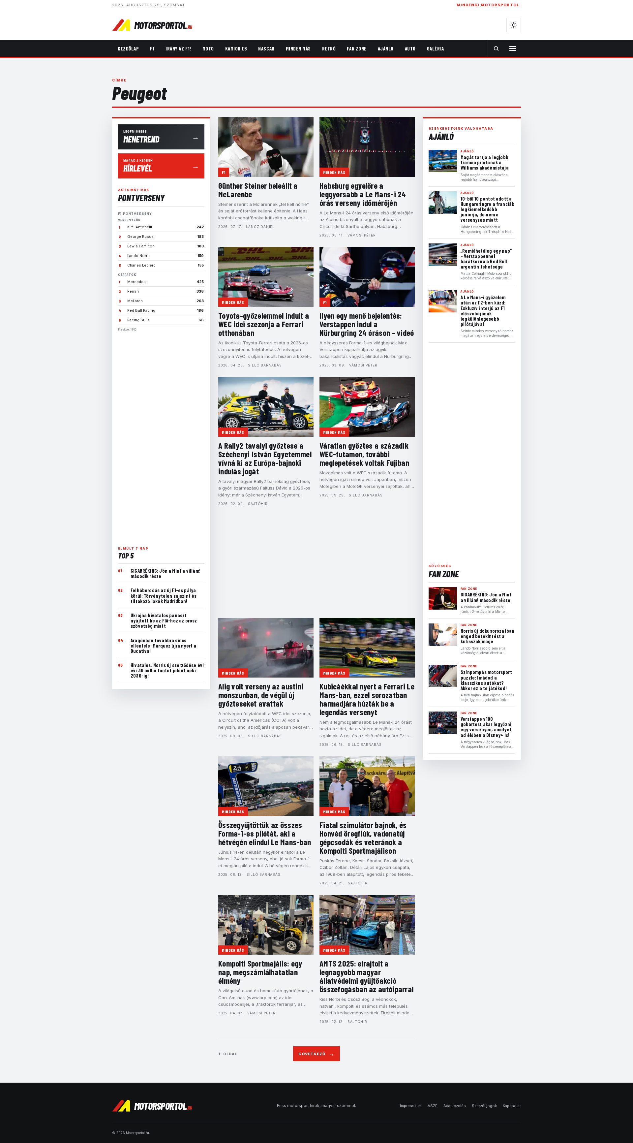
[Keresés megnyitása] (496, 48)
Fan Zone (356, 48)
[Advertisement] (161, 436)
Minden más (298, 48)
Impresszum (411, 1105)
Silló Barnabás (265, 365)
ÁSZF (432, 1105)
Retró (329, 48)
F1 (152, 48)
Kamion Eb (236, 48)
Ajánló (386, 48)
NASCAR (266, 48)
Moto (208, 48)
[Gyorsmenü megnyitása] (512, 48)
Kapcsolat (512, 1105)
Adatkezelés (454, 1105)
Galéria (435, 48)
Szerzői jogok (484, 1105)
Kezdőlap (128, 48)
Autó (410, 48)
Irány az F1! (178, 48)
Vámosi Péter (361, 235)
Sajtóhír (257, 504)
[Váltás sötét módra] (513, 25)
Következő (316, 1053)
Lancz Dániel (260, 227)
